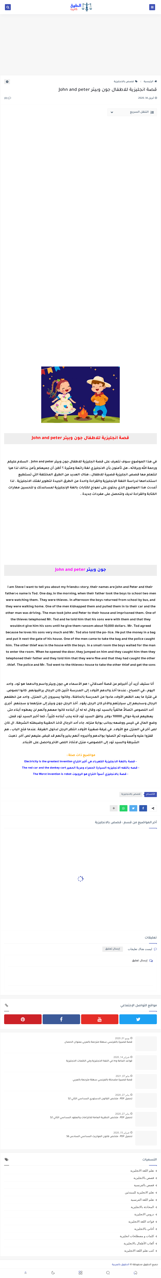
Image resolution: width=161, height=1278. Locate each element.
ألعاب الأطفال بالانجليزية (139, 1243)
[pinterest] (23, 1019)
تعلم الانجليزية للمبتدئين (139, 1192)
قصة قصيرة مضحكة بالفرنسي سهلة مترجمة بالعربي (102, 1080)
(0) (6, 98)
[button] (143, 808)
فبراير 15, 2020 (121, 1132)
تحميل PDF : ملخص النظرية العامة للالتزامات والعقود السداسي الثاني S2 (91, 1117)
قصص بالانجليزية (124, 81)
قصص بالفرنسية (144, 1185)
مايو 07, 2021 (122, 1076)
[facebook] (61, 1019)
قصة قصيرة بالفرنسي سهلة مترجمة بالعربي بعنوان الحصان (98, 1042)
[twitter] (138, 1019)
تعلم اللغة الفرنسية (142, 1200)
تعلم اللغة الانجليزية (142, 1170)
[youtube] (100, 1019)
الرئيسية (148, 81)
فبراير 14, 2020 (121, 1057)
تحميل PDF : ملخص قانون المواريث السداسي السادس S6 (99, 1136)
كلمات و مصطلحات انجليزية (137, 1236)
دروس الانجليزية (144, 1214)
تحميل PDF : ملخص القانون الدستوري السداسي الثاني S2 (100, 1099)
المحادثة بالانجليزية (142, 1207)
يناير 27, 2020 (122, 1095)
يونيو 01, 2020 (122, 1038)
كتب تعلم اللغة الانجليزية (139, 1250)
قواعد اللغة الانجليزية (141, 1221)
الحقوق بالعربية (120, 1264)
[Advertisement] (80, 44)
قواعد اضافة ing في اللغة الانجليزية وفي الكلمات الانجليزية (99, 1061)
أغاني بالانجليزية (144, 1229)
